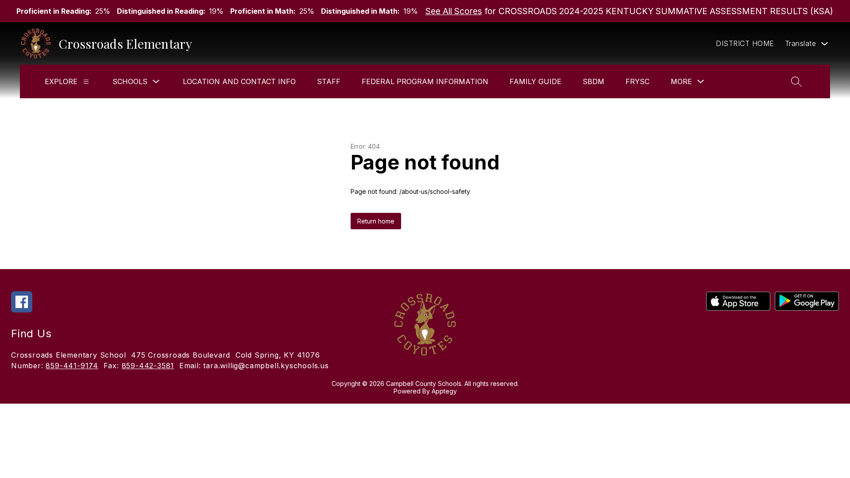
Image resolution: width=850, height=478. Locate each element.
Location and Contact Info (239, 81)
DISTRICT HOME (745, 43)
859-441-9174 (72, 365)
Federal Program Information (425, 81)
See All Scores (453, 11)
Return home (375, 221)
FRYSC (637, 81)
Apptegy (444, 391)
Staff (328, 81)
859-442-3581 (148, 365)
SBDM (593, 81)
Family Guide (535, 81)
